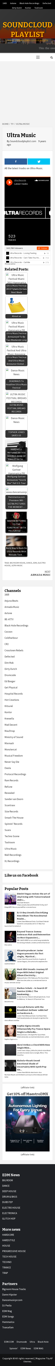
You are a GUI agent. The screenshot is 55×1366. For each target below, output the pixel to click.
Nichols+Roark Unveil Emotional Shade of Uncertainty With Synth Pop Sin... (31, 1065)
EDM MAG (38, 1348)
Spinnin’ (14, 1348)
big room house (17, 562)
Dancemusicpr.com (12, 1300)
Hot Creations (12, 699)
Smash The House (14, 817)
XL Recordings (12, 861)
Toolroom (38, 7)
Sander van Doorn (14, 799)
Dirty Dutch (17, 7)
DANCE (6, 1185)
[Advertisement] (27, 90)
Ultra (32, 1341)
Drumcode (10, 675)
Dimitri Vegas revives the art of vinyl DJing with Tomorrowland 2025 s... (33, 896)
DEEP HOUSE (9, 1191)
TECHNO (6, 1262)
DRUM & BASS (9, 1196)
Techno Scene (12, 836)
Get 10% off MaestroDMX (27, 1094)
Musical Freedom (14, 755)
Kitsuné (9, 706)
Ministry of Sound (14, 737)
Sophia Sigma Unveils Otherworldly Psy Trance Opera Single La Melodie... (33, 1028)
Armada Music (40, 573)
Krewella (9, 718)
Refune (8, 786)
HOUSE (6, 1245)
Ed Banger (10, 681)
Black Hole (43, 1341)
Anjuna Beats (11, 600)
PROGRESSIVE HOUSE (14, 1251)
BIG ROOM (7, 1180)
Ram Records (11, 780)
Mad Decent (11, 724)
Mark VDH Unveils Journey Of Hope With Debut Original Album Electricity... (32, 972)
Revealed (10, 793)
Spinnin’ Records (13, 823)
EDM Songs (8, 1316)
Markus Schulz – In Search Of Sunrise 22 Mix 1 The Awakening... (32, 991)
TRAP (5, 1273)
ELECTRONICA (9, 1213)
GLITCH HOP (8, 1218)
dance (29, 562)
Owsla (8, 768)
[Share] (16, 161)
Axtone (13, 3)
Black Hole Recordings (29, 3)
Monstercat (11, 749)
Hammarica (8, 1322)
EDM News (26, 1348)
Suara (8, 830)
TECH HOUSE (9, 1256)
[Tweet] (39, 161)
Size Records (11, 811)
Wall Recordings (13, 855)
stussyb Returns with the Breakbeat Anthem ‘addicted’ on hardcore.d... (32, 1010)
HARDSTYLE (8, 1240)
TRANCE (6, 1267)
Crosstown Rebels (14, 650)
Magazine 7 (41, 1358)
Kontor (28, 7)
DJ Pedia (6, 1305)
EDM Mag (7, 1311)
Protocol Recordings (15, 774)
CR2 (7, 644)
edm (35, 562)
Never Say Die (12, 761)
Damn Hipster (9, 1294)
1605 (5, 3)
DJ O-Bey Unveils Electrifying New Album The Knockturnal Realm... (32, 915)
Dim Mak (9, 662)
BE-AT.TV (9, 619)
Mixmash (9, 743)
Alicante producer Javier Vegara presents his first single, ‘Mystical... (30, 953)
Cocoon (8, 631)
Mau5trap (10, 731)
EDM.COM (9, 1341)
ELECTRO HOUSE (11, 1207)
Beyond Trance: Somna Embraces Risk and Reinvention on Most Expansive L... (33, 934)
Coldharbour (11, 637)
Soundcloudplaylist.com (23, 141)
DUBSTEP (7, 1202)
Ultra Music (17, 565)
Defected (47, 3)
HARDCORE (8, 1234)
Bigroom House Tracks (14, 1289)
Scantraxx (10, 805)
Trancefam (7, 1327)
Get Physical (11, 687)
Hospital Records (14, 693)
